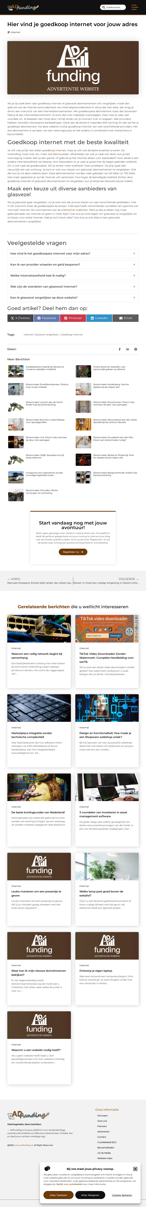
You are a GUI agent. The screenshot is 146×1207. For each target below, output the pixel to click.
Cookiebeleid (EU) (106, 1142)
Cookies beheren (122, 1195)
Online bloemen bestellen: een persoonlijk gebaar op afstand (109, 368)
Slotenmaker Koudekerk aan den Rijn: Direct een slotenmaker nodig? (113, 438)
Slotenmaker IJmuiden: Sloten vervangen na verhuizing (42, 491)
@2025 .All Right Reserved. (30, 1145)
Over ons (102, 1121)
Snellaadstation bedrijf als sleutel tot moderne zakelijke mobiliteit (45, 368)
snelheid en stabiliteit (74, 210)
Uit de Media (104, 1153)
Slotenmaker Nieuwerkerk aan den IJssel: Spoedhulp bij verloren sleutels (115, 421)
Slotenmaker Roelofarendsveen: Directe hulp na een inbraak (47, 385)
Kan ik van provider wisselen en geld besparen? (73, 264)
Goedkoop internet (72, 334)
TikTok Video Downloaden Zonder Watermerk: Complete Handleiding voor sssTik (106, 657)
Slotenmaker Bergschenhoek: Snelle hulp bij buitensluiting (115, 474)
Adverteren (103, 1131)
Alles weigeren (90, 1195)
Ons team (102, 1115)
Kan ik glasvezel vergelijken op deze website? (73, 297)
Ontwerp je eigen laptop (95, 970)
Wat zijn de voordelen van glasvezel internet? (73, 286)
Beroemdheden (105, 1147)
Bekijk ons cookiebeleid (69, 1184)
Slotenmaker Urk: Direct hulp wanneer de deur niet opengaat (46, 438)
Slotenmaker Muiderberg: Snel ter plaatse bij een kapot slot (111, 385)
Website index (105, 1158)
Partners (102, 1126)
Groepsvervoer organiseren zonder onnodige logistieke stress (44, 474)
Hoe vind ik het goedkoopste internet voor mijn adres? (73, 253)
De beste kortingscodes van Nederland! (38, 812)
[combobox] (113, 7)
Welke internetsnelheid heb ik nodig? (73, 275)
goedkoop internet (54, 150)
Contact (101, 1137)
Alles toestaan (58, 1195)
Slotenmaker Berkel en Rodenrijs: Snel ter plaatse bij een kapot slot (113, 456)
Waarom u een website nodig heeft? (36, 1050)
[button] (135, 1169)
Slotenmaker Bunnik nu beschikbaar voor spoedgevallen (45, 421)
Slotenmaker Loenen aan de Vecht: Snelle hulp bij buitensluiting (44, 403)
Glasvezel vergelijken (46, 334)
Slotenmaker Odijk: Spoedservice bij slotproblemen (45, 456)
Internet (15, 32)
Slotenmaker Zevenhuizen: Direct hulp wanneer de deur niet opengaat (113, 403)
